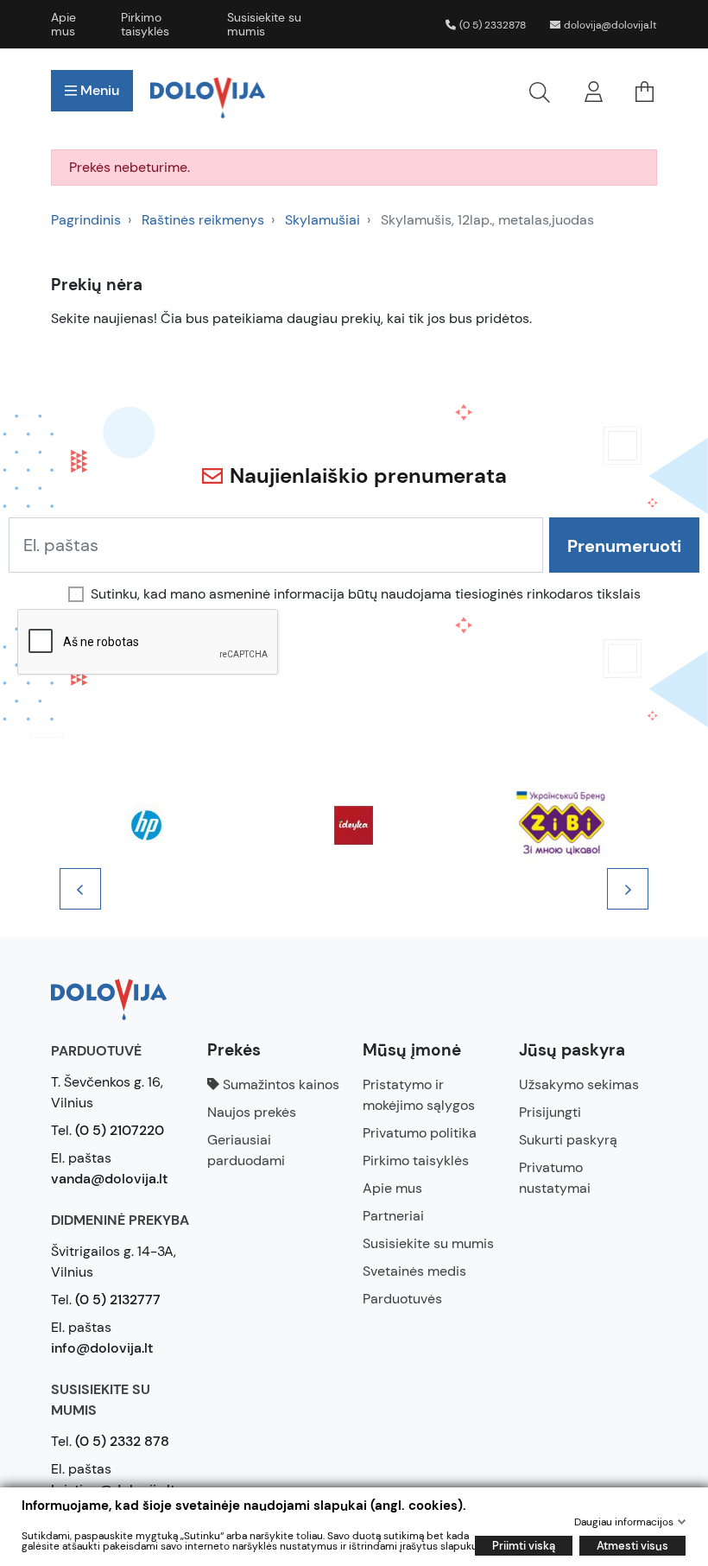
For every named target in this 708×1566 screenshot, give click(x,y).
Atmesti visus (632, 1545)
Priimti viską (523, 1545)
